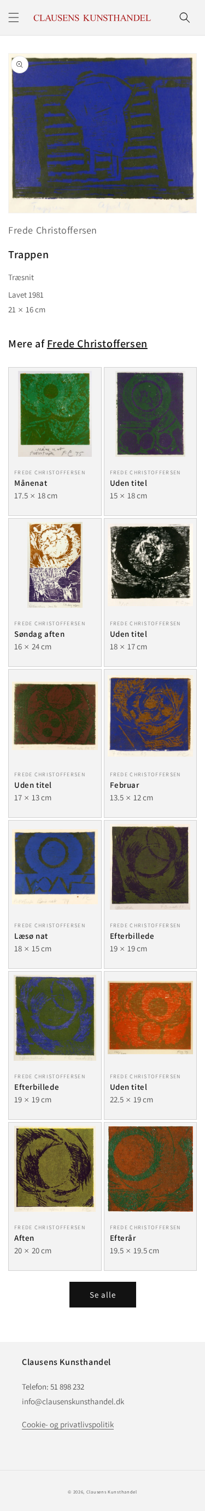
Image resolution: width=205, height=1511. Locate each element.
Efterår (123, 1238)
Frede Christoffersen (52, 230)
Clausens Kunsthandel (111, 1492)
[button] (14, 17)
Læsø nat (31, 936)
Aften (24, 1238)
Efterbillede (132, 936)
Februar (124, 785)
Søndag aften (39, 634)
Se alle (103, 1294)
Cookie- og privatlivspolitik (68, 1424)
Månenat (30, 483)
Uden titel (129, 483)
